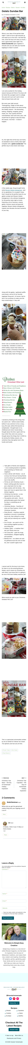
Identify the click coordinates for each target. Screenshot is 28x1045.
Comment (5, 869)
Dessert (18, 7)
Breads (8, 1010)
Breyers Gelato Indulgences (13, 190)
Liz (4, 14)
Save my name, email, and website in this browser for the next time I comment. (14, 913)
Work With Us (19, 1035)
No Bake (23, 7)
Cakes (21, 1013)
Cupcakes (21, 1010)
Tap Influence (6, 753)
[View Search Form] (3, 2)
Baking (13, 7)
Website (4, 908)
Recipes (8, 7)
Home (3, 7)
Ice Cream (14, 750)
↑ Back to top (9, 1035)
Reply (4, 814)
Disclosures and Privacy (14, 1038)
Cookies (8, 1013)
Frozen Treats (6, 750)
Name (4, 893)
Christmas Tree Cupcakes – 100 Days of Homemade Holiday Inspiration (21, 784)
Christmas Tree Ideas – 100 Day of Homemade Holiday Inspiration (6, 783)
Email (4, 901)
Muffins (21, 1016)
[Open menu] (24, 2)
